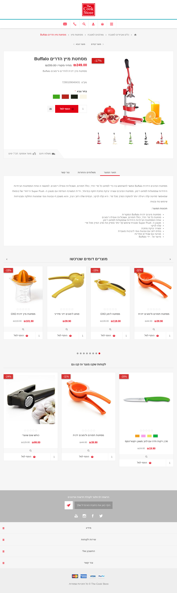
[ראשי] (135, 35)
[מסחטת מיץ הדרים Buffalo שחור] (146, 139)
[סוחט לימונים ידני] (66, 285)
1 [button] (99, 353)
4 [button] (90, 353)
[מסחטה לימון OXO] (110, 285)
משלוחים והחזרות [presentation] (87, 172)
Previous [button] (170, 259)
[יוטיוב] (76, 516)
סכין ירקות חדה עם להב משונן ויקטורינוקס (146, 441)
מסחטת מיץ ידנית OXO (23, 314)
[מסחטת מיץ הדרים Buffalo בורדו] (99, 139)
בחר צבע (81, 91)
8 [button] (77, 353)
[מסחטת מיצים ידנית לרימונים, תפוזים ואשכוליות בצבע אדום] (162, 139)
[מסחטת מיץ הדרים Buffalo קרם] (115, 139)
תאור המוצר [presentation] (110, 172)
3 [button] (93, 353)
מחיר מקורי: (64, 65)
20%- (124, 376)
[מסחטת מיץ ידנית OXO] (23, 285)
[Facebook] (92, 516)
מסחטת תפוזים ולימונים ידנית (153, 314)
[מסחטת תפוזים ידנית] (153, 285)
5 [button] (87, 353)
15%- (95, 270)
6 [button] (84, 353)
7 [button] (81, 353)
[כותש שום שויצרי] (31, 399)
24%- (8, 376)
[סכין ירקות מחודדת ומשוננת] (146, 399)
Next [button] (6, 259)
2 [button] (96, 353)
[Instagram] (84, 516)
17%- (98, 60)
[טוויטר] (101, 516)
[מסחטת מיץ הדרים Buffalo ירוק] (131, 139)
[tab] (110, 172)
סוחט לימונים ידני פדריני (66, 314)
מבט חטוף (153, 329)
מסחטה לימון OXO (110, 314)
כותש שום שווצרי (30, 435)
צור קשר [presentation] (65, 172)
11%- (139, 270)
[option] (162, 139)
